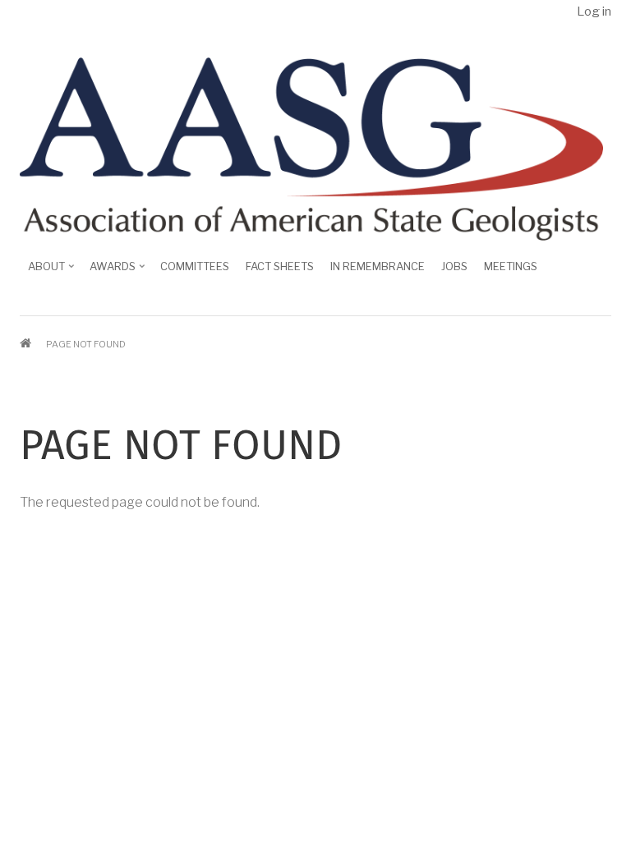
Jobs (454, 266)
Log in (594, 11)
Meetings (510, 266)
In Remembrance (377, 266)
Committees (194, 266)
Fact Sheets (280, 266)
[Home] (311, 148)
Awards (108, 272)
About (42, 272)
